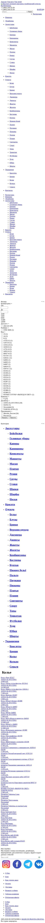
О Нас (7, 873)
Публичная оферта (12, 897)
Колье (12, 180)
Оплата (8, 884)
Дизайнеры (9, 21)
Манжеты (13, 45)
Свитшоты (14, 142)
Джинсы (13, 100)
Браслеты (13, 173)
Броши (12, 176)
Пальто (12, 125)
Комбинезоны (15, 111)
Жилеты (13, 107)
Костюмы (13, 114)
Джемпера (13, 97)
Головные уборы (16, 31)
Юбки (12, 163)
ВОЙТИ (40, 9)
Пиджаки (13, 128)
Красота (8, 76)
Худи (11, 159)
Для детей (18, 2)
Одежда (8, 80)
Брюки (12, 90)
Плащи (12, 138)
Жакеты (13, 104)
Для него (10, 2)
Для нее (4, 2)
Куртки (12, 118)
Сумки (12, 62)
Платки (12, 52)
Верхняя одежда (16, 93)
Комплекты (14, 42)
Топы (12, 149)
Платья (12, 135)
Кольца (12, 183)
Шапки (12, 66)
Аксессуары (9, 24)
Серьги (12, 187)
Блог (7, 877)
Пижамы (13, 132)
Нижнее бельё (15, 121)
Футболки (13, 156)
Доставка (8, 887)
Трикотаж (13, 152)
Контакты (9, 190)
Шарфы (12, 69)
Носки (12, 73)
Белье (12, 83)
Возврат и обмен (11, 890)
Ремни (12, 55)
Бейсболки (14, 28)
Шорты (12, 166)
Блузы (12, 87)
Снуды (12, 59)
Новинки (8, 17)
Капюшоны (14, 38)
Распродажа (37, 14)
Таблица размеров (12, 894)
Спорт (12, 145)
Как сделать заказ (11, 880)
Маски (12, 49)
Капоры (13, 35)
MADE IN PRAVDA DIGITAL (33, 919)
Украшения (9, 170)
